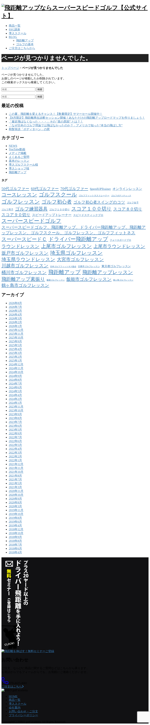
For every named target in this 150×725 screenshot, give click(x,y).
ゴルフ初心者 (57, 202)
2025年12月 (16, 329)
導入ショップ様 (19, 168)
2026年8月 (15, 303)
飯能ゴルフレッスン (56, 280)
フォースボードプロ (120, 240)
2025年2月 (15, 356)
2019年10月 (16, 514)
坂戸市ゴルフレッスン (24, 253)
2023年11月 (16, 406)
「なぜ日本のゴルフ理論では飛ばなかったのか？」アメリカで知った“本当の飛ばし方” (66, 125)
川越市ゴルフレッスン (24, 265)
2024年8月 (15, 379)
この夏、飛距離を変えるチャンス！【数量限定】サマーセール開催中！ (55, 113)
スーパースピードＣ (24, 239)
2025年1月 (15, 360)
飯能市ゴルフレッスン (89, 279)
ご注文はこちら (11, 686)
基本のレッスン (19, 160)
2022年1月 (15, 460)
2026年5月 (15, 310)
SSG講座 (14, 29)
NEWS (13, 145)
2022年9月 (15, 433)
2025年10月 (16, 337)
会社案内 (14, 707)
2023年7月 (15, 421)
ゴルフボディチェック (121, 196)
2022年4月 (15, 448)
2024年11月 (16, 368)
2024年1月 (15, 402)
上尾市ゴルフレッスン (66, 246)
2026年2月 (15, 322)
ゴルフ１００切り (59, 209)
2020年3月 (15, 506)
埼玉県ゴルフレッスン (76, 253)
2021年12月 (16, 464)
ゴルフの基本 (25, 44)
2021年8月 (15, 475)
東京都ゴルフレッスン (116, 266)
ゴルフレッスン (20, 202)
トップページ (10, 67)
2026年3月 (15, 318)
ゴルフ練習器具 (31, 208)
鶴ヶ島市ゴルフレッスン (25, 285)
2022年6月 (15, 441)
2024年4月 (15, 395)
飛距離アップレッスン (107, 272)
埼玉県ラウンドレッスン (28, 259)
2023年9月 (15, 414)
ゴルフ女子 (133, 202)
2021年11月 (16, 468)
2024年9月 (15, 375)
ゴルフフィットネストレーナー (94, 195)
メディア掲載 (17, 153)
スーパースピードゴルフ (31, 221)
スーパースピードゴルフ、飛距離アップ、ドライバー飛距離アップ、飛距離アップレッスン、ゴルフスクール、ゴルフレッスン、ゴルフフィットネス (73, 230)
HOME (13, 696)
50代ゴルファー (15, 188)
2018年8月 (15, 540)
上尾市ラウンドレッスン (119, 246)
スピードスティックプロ (88, 215)
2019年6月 (15, 521)
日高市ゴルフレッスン (89, 266)
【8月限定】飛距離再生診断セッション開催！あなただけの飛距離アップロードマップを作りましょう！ (77, 117)
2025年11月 (16, 333)
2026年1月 (15, 326)
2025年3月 (15, 352)
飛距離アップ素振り (23, 279)
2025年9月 (15, 341)
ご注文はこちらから (22, 48)
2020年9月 (15, 498)
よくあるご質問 (19, 157)
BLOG (13, 37)
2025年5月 (15, 345)
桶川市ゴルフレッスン (24, 272)
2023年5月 (15, 429)
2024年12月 (16, 364)
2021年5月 (15, 483)
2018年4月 (15, 552)
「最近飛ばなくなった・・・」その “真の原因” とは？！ (46, 121)
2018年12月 (16, 529)
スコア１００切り (91, 208)
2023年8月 (15, 418)
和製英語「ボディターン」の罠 (29, 129)
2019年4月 (15, 525)
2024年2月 (15, 398)
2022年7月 (15, 437)
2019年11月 (16, 510)
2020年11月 (16, 491)
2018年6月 (15, 548)
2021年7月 (15, 479)
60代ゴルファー (45, 188)
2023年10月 (16, 410)
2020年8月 (15, 502)
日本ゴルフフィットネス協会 (63, 267)
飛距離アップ (25, 40)
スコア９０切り (15, 214)
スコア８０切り (127, 209)
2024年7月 (15, 383)
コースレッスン (19, 194)
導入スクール (17, 33)
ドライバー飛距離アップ (78, 239)
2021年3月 (15, 487)
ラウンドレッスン (20, 246)
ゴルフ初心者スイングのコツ (99, 202)
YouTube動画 (17, 149)
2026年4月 (15, 314)
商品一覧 (14, 25)
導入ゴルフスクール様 (23, 164)
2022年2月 (15, 456)
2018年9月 (15, 537)
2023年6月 (15, 425)
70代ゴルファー (74, 188)
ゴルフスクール (58, 194)
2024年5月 (15, 391)
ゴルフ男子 (7, 209)
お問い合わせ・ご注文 (23, 711)
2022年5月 (15, 445)
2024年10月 (16, 372)
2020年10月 (16, 494)
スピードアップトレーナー (52, 215)
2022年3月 (15, 452)
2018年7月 (15, 544)
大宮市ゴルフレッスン (80, 259)
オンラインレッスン (127, 189)
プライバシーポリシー (23, 715)
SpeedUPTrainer (100, 189)
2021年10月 (16, 471)
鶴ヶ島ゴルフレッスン (123, 280)
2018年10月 (16, 533)
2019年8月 (15, 517)
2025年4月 (15, 349)
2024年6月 (15, 387)
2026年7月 (15, 306)
